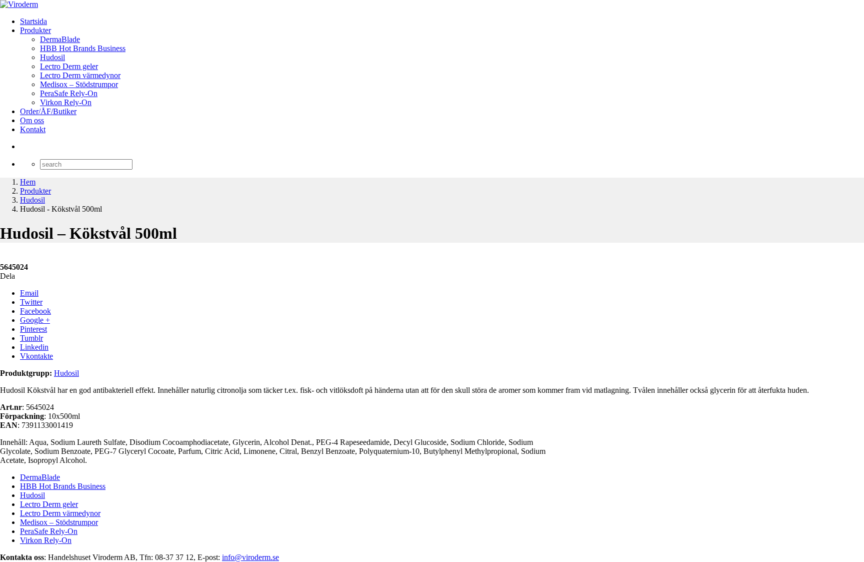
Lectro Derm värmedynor (80, 75)
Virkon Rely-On (66, 102)
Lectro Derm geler (69, 66)
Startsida (33, 21)
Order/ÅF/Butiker (48, 111)
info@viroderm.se (250, 557)
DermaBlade (60, 39)
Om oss (32, 120)
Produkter (35, 30)
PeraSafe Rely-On (69, 93)
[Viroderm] (19, 4)
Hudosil (52, 57)
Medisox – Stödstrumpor (79, 84)
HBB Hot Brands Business (83, 48)
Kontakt (33, 129)
